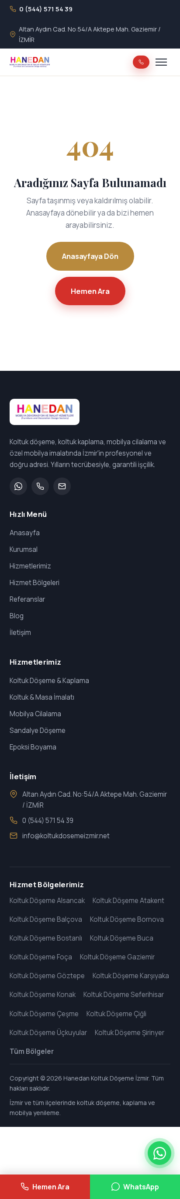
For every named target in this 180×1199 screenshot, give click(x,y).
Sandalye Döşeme (38, 730)
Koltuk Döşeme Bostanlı (46, 938)
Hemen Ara (90, 291)
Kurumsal (24, 549)
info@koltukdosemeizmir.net (66, 835)
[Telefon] (40, 486)
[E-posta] (62, 486)
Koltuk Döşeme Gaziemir (117, 957)
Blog (17, 615)
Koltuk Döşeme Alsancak (47, 900)
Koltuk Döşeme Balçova (46, 919)
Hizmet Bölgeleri (34, 582)
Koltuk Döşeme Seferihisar (123, 994)
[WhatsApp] (18, 486)
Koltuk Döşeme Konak (43, 994)
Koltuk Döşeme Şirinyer (129, 1032)
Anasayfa (25, 532)
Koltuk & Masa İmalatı (42, 697)
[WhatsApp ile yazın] (159, 1153)
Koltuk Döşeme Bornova (127, 919)
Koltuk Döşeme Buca (121, 938)
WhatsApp (141, 1187)
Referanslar (27, 599)
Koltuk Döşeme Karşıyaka (131, 975)
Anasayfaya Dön (90, 256)
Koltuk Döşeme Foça (41, 957)
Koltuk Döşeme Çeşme (44, 1013)
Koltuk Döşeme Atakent (128, 900)
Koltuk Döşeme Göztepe (47, 975)
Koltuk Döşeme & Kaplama (49, 680)
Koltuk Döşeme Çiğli (116, 1013)
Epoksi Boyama (33, 747)
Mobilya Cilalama (35, 713)
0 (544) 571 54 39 (47, 820)
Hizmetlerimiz (30, 566)
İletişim (20, 632)
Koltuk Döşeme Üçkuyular (48, 1032)
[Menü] (161, 62)
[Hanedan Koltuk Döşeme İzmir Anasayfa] (30, 62)
